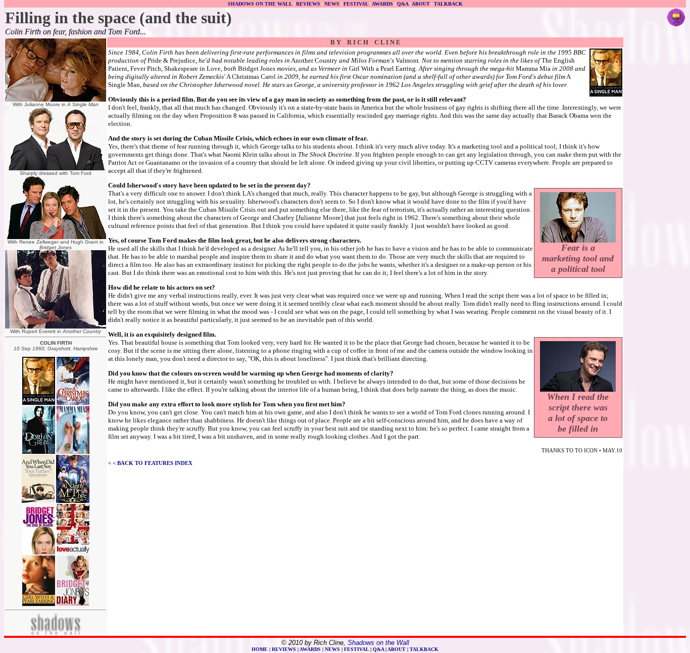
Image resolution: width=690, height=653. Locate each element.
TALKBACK (448, 4)
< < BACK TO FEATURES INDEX (150, 463)
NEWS (331, 4)
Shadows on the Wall (378, 642)
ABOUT (421, 4)
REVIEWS (308, 4)
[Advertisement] (654, 190)
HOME (260, 649)
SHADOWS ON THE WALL (260, 4)
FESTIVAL (355, 4)
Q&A (402, 4)
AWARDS (382, 4)
